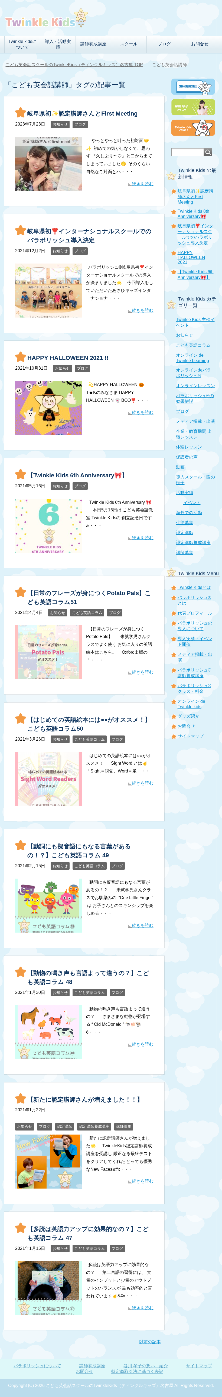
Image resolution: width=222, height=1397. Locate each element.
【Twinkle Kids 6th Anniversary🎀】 (77, 475)
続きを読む (143, 183)
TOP (77, 64)
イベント (192, 502)
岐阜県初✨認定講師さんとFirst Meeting (82, 113)
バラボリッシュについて (37, 1366)
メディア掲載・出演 (195, 421)
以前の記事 (150, 1341)
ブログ (80, 124)
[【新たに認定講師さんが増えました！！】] (48, 1184)
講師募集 (123, 1126)
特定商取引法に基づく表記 (137, 1371)
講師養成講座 (92, 1366)
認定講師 (64, 1126)
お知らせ (60, 124)
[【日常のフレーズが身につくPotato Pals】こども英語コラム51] (48, 675)
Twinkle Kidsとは (194, 587)
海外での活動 (189, 512)
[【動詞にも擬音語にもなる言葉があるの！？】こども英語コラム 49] (48, 928)
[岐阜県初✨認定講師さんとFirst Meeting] (48, 186)
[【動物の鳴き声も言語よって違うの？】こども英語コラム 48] (48, 1055)
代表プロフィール (195, 613)
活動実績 (184, 492)
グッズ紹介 (188, 716)
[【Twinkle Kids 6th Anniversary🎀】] (48, 548)
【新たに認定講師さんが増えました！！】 (85, 1099)
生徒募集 (184, 522)
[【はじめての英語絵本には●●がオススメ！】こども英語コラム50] (48, 801)
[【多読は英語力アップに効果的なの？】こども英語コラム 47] (48, 1311)
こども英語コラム (87, 612)
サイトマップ (191, 736)
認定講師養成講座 (94, 1126)
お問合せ (199, 44)
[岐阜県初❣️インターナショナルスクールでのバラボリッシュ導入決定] (48, 313)
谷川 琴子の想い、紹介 (145, 1366)
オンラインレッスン (195, 385)
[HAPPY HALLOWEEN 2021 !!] (48, 430)
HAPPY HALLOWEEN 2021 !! (67, 358)
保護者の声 (187, 457)
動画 (180, 467)
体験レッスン (189, 447)
